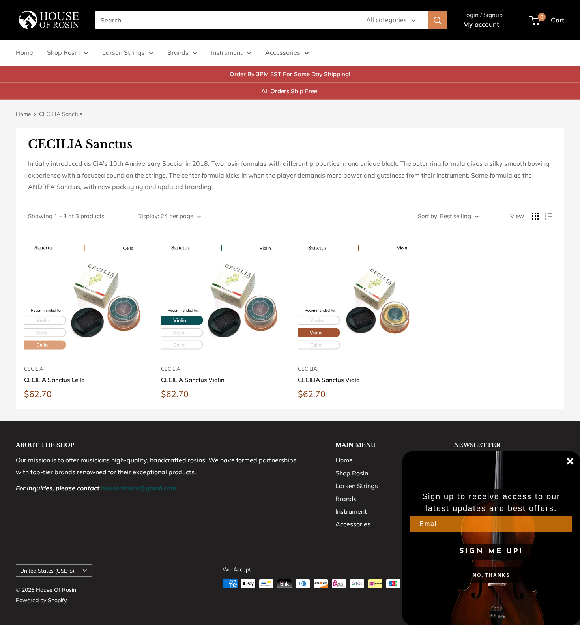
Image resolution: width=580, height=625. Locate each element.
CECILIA (33, 368)
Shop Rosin (63, 52)
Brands (178, 52)
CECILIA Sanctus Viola (329, 380)
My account (481, 24)
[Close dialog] (570, 461)
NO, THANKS (491, 575)
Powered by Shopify (41, 600)
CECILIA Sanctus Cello (54, 380)
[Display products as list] (548, 216)
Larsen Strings (123, 52)
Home (24, 52)
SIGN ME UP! (491, 551)
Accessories (282, 52)
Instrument (227, 52)
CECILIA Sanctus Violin (193, 380)
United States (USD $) (47, 570)
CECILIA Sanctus (60, 114)
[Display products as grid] (535, 216)
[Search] (437, 20)
